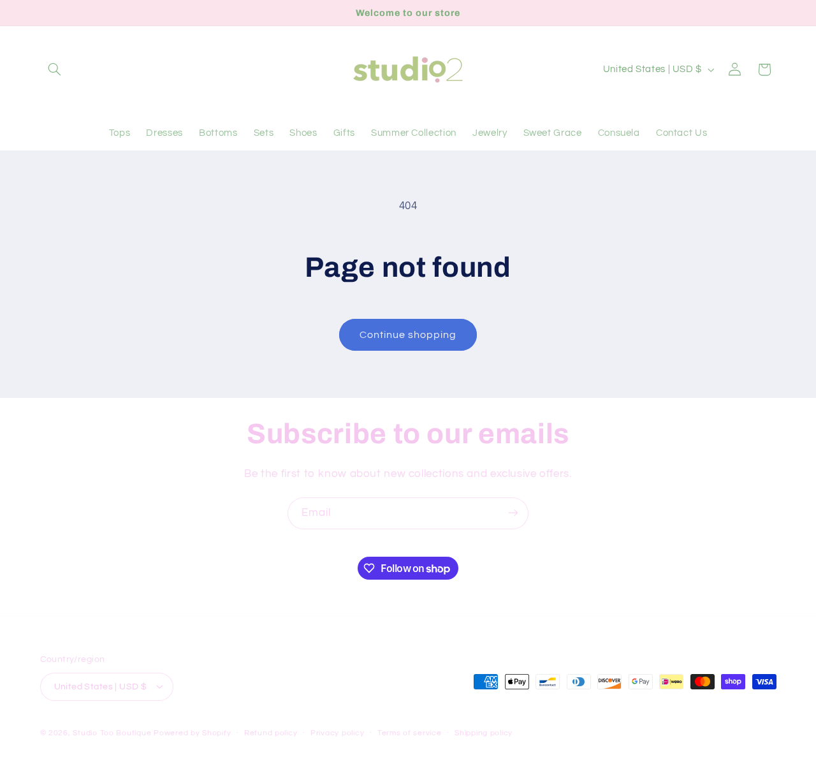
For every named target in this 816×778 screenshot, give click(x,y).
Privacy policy (337, 733)
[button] (54, 69)
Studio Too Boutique (112, 732)
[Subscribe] (513, 513)
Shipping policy (484, 733)
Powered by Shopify (192, 732)
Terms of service (409, 733)
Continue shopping (408, 335)
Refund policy (271, 733)
